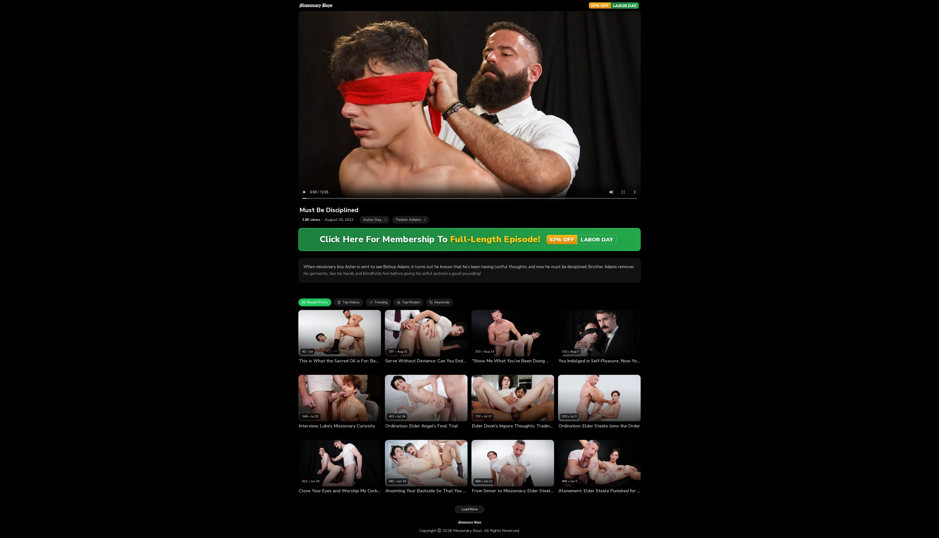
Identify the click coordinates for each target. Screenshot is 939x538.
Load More (470, 509)
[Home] (315, 6)
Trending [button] (381, 302)
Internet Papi (501, 434)
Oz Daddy (322, 434)
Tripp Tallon (500, 369)
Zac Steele (583, 434)
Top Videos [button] (351, 302)
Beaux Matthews (331, 369)
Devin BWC (481, 434)
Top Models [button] (411, 302)
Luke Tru (306, 434)
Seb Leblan (590, 369)
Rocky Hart (307, 369)
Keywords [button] (442, 302)
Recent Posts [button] (317, 302)
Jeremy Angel (569, 369)
